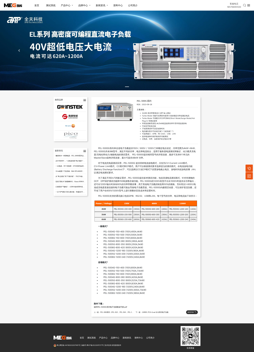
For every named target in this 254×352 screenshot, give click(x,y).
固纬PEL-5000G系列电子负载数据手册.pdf (110, 307)
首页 (36, 5)
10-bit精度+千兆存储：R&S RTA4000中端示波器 (72, 171)
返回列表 (190, 312)
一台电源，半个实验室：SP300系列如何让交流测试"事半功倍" (77, 166)
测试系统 (51, 5)
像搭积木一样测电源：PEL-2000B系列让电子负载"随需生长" (77, 156)
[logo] (13, 5)
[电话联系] (249, 168)
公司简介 (133, 5)
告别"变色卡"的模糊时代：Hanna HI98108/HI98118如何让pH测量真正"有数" (82, 181)
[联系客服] (249, 175)
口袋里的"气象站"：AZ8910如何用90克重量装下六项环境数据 (77, 187)
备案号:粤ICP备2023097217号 (92, 345)
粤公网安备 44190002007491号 (68, 345)
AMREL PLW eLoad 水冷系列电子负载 (155, 312)
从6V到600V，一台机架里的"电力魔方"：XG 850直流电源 (76, 161)
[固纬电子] (70, 107)
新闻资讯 (100, 5)
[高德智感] (70, 116)
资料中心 (118, 5)
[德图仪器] (70, 125)
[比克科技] (70, 135)
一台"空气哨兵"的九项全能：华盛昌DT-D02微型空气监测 (76, 192)
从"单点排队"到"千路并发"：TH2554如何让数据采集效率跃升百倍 (79, 176)
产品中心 (65, 5)
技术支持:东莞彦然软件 (113, 345)
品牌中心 (83, 5)
